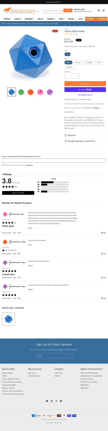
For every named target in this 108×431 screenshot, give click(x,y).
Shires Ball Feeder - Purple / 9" (17, 263)
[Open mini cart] (103, 10)
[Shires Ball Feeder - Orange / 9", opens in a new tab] (5, 242)
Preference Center (89, 382)
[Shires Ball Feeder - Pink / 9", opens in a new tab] (5, 214)
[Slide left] (4, 92)
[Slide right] (57, 92)
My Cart (31, 373)
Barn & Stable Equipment (16, 24)
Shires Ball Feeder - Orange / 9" (17, 242)
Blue (68, 62)
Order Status (34, 376)
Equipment (29, 19)
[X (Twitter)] (56, 401)
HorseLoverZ (50, 419)
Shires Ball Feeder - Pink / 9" (16, 215)
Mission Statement (89, 373)
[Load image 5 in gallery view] (50, 92)
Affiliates (85, 385)
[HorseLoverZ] (20, 10)
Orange (89, 62)
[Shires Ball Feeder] (8, 319)
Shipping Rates (9, 385)
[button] (85, 135)
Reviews (84, 388)
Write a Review (18, 193)
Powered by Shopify (60, 419)
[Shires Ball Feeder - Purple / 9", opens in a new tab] (5, 263)
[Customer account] (99, 10)
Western (7, 19)
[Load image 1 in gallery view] (11, 92)
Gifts (80, 19)
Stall (28, 24)
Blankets (50, 19)
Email (57, 376)
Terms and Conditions (12, 391)
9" (67, 54)
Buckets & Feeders (38, 24)
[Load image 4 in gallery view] (40, 92)
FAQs (4, 376)
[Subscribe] (70, 355)
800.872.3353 (79, 9)
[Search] (67, 10)
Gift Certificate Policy (12, 382)
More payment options (85, 94)
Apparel (71, 19)
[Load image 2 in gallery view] (21, 92)
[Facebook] (47, 401)
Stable (61, 19)
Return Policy (8, 388)
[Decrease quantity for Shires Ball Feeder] (67, 76)
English (17, 19)
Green (78, 62)
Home (4, 24)
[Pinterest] (61, 401)
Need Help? (7, 373)
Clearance (102, 19)
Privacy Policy (87, 379)
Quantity (67, 72)
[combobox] (57, 10)
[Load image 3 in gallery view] (30, 92)
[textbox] (54, 161)
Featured (90, 19)
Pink (99, 62)
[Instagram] (51, 401)
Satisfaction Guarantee (91, 376)
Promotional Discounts (13, 394)
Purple (69, 67)
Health (40, 19)
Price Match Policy (11, 379)
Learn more (29, 165)
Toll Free (58, 373)
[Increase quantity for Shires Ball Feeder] (77, 76)
